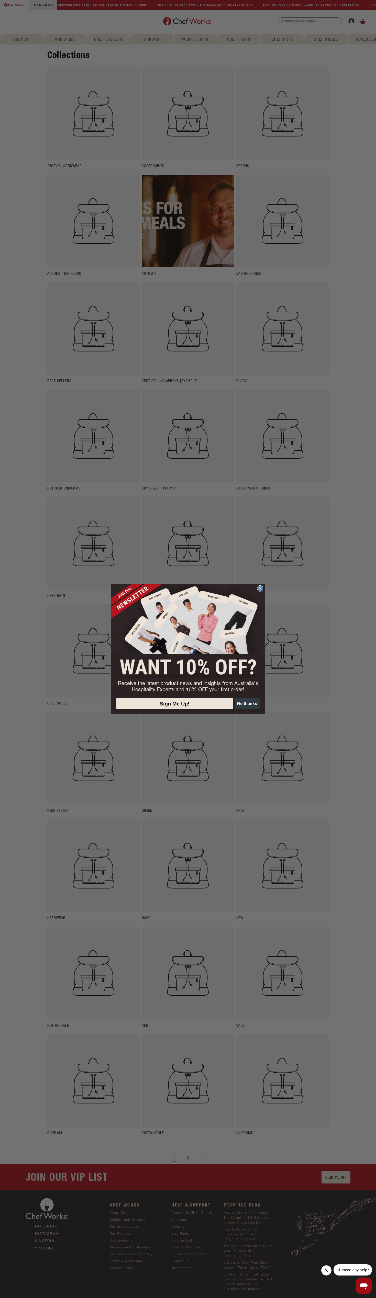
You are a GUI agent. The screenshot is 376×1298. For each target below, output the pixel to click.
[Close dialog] (260, 588)
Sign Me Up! (175, 704)
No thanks (247, 703)
